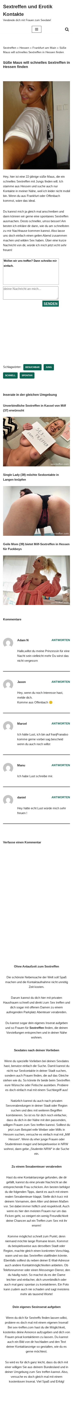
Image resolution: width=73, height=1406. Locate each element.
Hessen (24, 47)
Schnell (10, 375)
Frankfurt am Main (44, 47)
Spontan (27, 375)
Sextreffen (9, 47)
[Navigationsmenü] (36, 29)
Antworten (61, 640)
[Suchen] (67, 29)
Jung (49, 367)
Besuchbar (32, 367)
